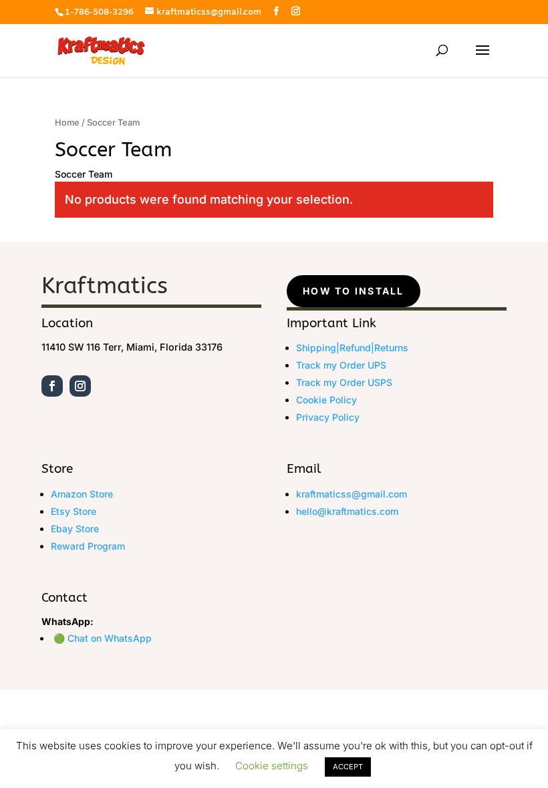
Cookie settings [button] (271, 765)
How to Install (353, 291)
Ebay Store (75, 528)
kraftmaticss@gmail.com (351, 494)
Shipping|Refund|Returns (352, 347)
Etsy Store (73, 511)
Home (67, 123)
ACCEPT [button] (348, 766)
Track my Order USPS (344, 382)
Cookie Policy (326, 399)
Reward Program (88, 546)
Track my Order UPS (341, 365)
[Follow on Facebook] (52, 386)
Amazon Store (82, 494)
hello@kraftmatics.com (347, 511)
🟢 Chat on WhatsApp (102, 638)
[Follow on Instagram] (80, 386)
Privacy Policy (328, 417)
